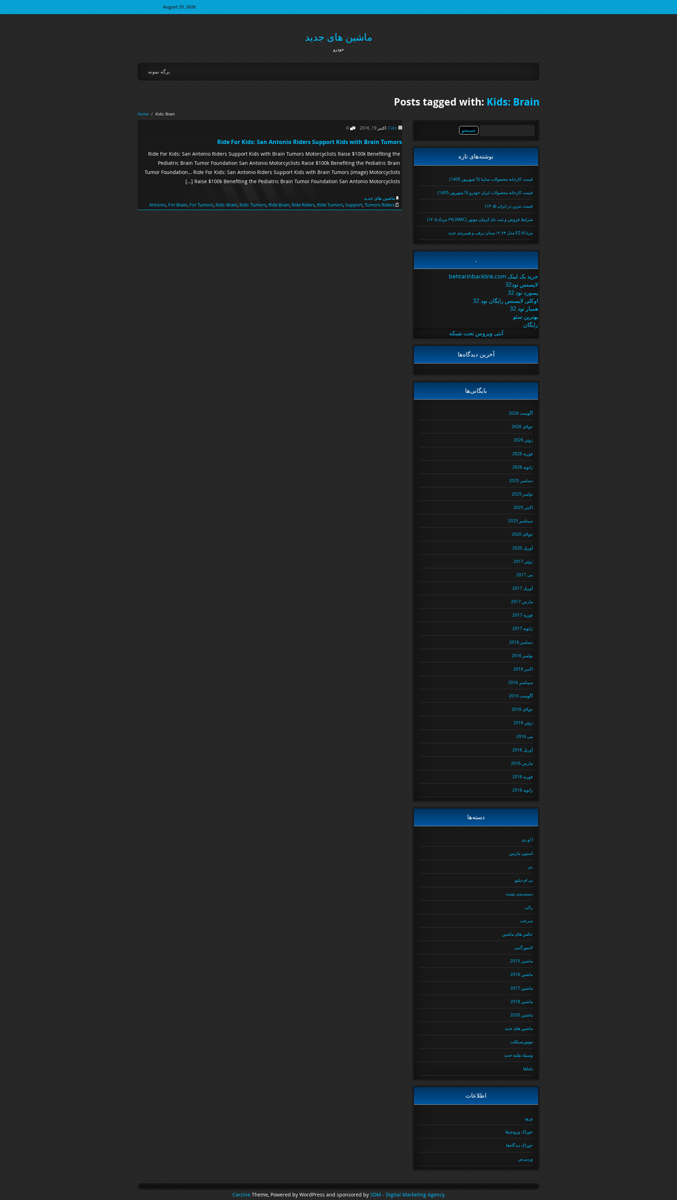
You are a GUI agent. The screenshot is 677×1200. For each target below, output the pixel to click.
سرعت (526, 920)
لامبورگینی (523, 947)
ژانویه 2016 (522, 790)
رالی (529, 907)
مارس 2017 (522, 601)
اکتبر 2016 (523, 669)
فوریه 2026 (522, 453)
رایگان (530, 325)
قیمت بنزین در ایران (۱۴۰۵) (509, 206)
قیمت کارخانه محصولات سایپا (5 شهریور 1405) (491, 179)
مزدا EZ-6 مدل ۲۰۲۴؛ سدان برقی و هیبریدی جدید (490, 232)
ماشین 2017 (521, 988)
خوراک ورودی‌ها (519, 1131)
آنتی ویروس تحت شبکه (476, 333)
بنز (530, 866)
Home (143, 113)
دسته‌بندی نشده (519, 893)
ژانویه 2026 (522, 467)
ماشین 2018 (521, 1001)
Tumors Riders (380, 205)
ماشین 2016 (521, 974)
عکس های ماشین (517, 934)
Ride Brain (278, 205)
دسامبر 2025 (521, 480)
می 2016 (524, 736)
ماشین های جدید (338, 37)
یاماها (528, 1068)
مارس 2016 (522, 763)
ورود (529, 1118)
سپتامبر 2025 (520, 520)
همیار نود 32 (524, 308)
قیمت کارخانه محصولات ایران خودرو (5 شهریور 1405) (485, 192)
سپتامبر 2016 (520, 682)
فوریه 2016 (522, 776)
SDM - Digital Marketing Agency (407, 1195)
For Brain (177, 205)
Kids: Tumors (252, 205)
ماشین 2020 (521, 1015)
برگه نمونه (159, 71)
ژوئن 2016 (523, 722)
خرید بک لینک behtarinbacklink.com (493, 276)
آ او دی (527, 839)
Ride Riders (303, 205)
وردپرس (525, 1159)
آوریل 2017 (522, 588)
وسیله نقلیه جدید (518, 1055)
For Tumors (201, 205)
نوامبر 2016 (522, 655)
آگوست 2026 (521, 413)
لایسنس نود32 (521, 284)
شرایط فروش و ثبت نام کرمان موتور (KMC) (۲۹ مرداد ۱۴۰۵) (480, 219)
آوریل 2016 (522, 749)
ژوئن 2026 (523, 440)
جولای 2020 (522, 534)
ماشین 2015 (521, 961)
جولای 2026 (522, 426)
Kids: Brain (513, 102)
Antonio (157, 205)
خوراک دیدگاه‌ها (519, 1145)
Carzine (242, 1195)
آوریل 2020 (522, 548)
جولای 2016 (522, 709)
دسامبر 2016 (521, 642)
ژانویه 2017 (522, 628)
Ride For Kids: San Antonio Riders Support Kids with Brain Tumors (309, 142)
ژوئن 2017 (523, 561)
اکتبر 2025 (523, 507)
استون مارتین (521, 853)
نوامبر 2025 (522, 494)
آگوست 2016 (521, 695)
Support (353, 205)
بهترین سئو (525, 316)
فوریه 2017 (522, 615)
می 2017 (524, 574)
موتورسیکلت (521, 1041)
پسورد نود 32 (523, 292)
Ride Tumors (330, 205)
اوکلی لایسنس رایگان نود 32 (505, 301)
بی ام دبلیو (524, 880)
